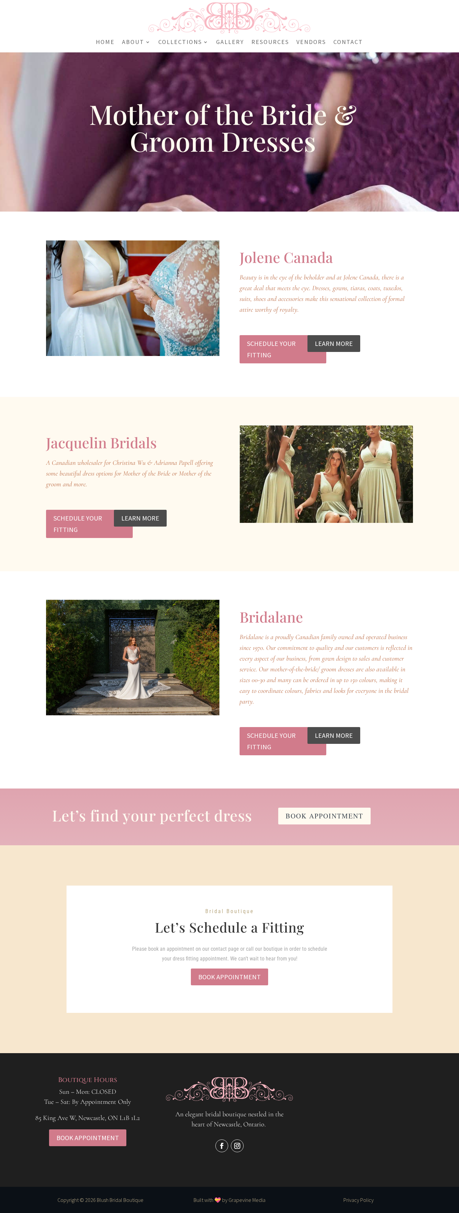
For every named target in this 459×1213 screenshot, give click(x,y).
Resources (270, 43)
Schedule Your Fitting (271, 349)
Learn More (334, 343)
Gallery (230, 43)
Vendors (311, 43)
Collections (180, 43)
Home (105, 43)
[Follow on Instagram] (237, 1145)
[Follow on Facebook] (221, 1145)
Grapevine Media (246, 1200)
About (133, 43)
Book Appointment (324, 815)
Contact (348, 43)
